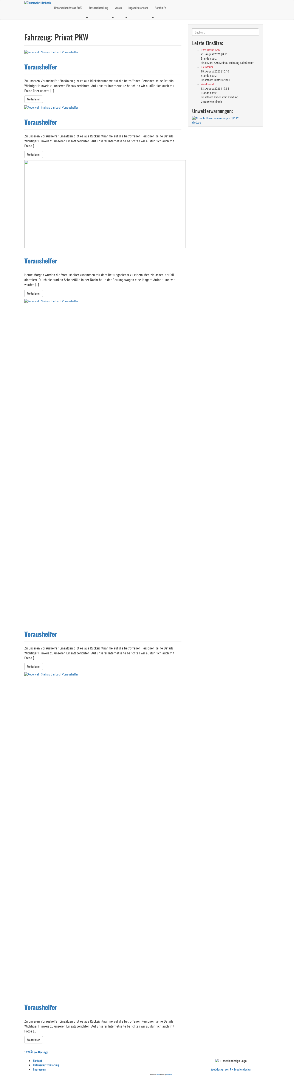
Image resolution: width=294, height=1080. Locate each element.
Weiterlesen (33, 99)
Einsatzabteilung (98, 7)
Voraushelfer (40, 66)
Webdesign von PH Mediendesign (231, 1069)
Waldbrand (207, 84)
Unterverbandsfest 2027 (68, 7)
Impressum (39, 1069)
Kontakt (37, 1060)
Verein (118, 7)
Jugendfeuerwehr (138, 7)
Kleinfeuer (207, 67)
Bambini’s (160, 7)
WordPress (169, 1074)
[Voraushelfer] (51, 52)
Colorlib (158, 1074)
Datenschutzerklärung (46, 1065)
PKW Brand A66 (210, 50)
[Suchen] (255, 32)
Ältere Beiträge (39, 1052)
